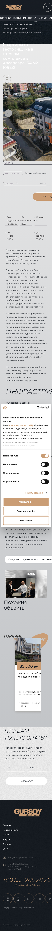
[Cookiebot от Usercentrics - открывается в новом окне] (37, 408)
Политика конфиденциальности (17, 925)
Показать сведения (34, 493)
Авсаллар (8, 28)
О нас (6, 834)
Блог (5, 849)
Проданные (19, 24)
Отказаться (26, 520)
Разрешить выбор (26, 511)
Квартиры (20, 28)
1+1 (36, 706)
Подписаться (26, 781)
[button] (8, 113)
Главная (6, 17)
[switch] (45, 464)
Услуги (44, 17)
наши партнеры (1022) (21, 425)
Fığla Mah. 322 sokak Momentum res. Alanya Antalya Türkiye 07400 (23, 866)
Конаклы (38, 692)
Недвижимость (22, 17)
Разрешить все (26, 502)
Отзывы (7, 844)
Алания (31, 24)
